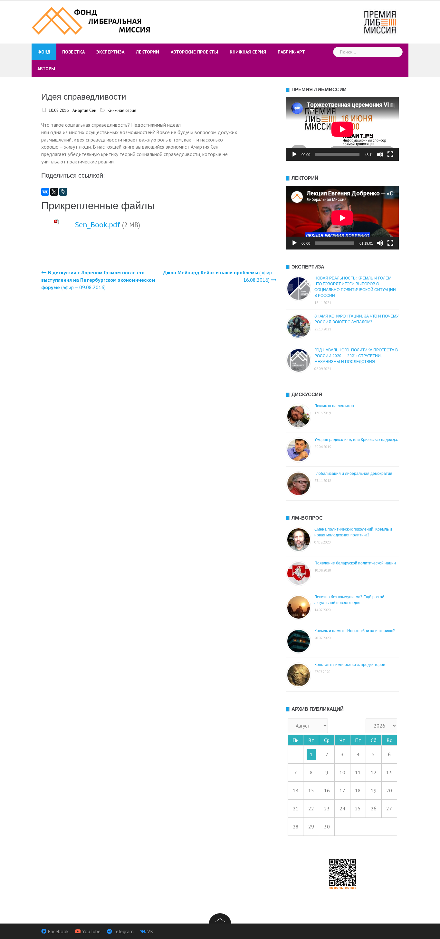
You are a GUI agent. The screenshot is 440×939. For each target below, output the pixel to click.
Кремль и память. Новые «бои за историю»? (354, 631)
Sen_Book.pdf (97, 225)
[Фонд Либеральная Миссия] (92, 20)
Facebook (58, 931)
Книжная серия (248, 52)
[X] (54, 192)
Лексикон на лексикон (334, 406)
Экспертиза (110, 52)
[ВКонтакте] (45, 192)
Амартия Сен (84, 110)
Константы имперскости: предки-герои (349, 664)
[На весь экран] (390, 154)
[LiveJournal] (63, 192)
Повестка (73, 52)
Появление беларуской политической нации (355, 563)
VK (150, 931)
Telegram (123, 931)
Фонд (44, 52)
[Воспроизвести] (294, 154)
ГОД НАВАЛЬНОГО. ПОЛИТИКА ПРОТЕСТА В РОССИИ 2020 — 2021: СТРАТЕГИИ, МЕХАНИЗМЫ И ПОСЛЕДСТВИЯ (356, 356)
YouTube (91, 931)
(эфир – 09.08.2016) (98, 279)
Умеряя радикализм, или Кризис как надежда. (356, 439)
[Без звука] (380, 154)
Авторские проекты (194, 52)
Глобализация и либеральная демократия (353, 473)
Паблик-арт (291, 52)
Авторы (46, 69)
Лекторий (147, 52)
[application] (342, 129)
